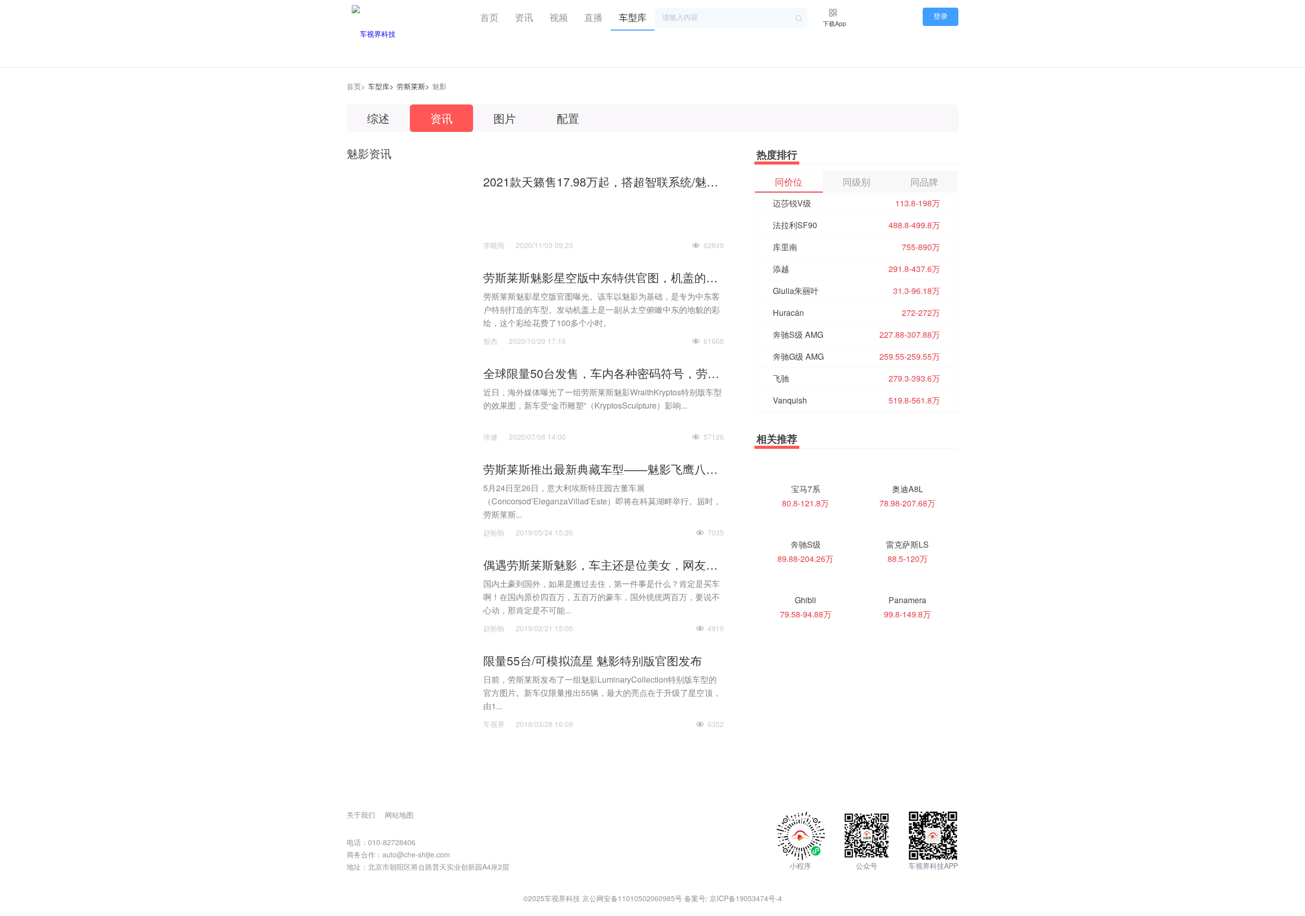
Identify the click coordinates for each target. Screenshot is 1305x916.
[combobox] (731, 18)
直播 (593, 16)
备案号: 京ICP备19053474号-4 (733, 898)
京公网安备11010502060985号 (632, 898)
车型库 (632, 16)
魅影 (439, 86)
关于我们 (361, 815)
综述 (378, 118)
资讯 (524, 16)
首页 (489, 16)
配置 (568, 118)
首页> (356, 86)
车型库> (381, 86)
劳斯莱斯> (413, 86)
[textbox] (731, 18)
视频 (559, 16)
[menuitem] (489, 15)
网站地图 (399, 815)
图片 (504, 118)
